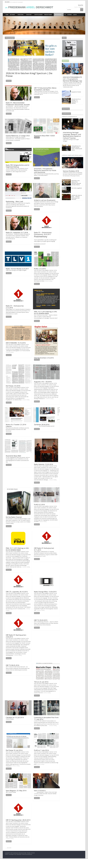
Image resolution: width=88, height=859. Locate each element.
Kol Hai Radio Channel (14, 517)
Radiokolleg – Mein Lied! (14, 201)
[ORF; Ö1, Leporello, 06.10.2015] (18, 575)
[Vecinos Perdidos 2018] (72, 157)
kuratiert (29, 14)
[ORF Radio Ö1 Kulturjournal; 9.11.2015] (46, 532)
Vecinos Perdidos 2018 (71, 171)
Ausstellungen (38, 14)
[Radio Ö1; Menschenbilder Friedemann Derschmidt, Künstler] (18, 86)
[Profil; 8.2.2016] (46, 488)
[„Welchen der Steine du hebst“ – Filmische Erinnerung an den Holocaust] (66, 194)
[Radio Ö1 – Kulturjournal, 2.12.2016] (18, 289)
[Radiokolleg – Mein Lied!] (18, 184)
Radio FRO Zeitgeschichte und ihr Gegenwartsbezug (17, 166)
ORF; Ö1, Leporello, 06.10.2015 (17, 592)
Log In (75, 14)
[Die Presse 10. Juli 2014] (18, 734)
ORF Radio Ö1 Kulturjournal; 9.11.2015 (44, 549)
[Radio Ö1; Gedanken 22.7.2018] (18, 216)
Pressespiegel (58, 14)
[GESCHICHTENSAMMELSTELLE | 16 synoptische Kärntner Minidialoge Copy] (72, 64)
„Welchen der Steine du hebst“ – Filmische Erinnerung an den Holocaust (77, 197)
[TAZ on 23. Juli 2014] (46, 664)
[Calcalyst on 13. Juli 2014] (18, 701)
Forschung (20, 14)
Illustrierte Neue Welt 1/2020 (44, 136)
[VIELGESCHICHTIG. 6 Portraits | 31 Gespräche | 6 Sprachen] (66, 98)
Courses (69, 14)
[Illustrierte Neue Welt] (18, 439)
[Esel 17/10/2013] (46, 774)
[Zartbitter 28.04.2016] (46, 408)
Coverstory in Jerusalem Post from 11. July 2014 (46, 718)
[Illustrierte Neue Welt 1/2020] (46, 119)
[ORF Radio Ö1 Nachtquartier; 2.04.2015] (18, 618)
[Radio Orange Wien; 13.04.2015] (46, 575)
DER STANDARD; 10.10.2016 (16, 343)
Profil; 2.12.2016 (40, 269)
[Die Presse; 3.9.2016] (18, 365)
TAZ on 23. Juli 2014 (41, 682)
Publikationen (48, 14)
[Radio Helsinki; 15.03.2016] (46, 439)
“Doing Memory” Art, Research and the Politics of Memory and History (77, 148)
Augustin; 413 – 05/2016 (43, 382)
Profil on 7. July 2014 (41, 750)
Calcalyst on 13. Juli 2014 (15, 717)
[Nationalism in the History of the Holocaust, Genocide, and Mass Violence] (66, 180)
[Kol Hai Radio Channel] (18, 488)
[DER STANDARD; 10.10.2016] (18, 326)
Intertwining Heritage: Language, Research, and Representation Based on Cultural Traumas (72, 135)
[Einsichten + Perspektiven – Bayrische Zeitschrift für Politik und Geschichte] (46, 148)
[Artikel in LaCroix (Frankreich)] (46, 184)
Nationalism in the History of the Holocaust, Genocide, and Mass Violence (76, 182)
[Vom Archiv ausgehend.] (66, 187)
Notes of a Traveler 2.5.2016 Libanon (16, 425)
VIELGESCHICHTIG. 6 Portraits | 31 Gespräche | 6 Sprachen (76, 101)
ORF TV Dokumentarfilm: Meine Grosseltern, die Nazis (45, 89)
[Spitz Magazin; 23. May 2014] (18, 774)
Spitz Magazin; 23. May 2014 (16, 790)
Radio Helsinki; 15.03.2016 (43, 464)
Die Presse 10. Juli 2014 (14, 750)
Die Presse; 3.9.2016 (13, 386)
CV (65, 14)
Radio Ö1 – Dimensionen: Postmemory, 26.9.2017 (43, 233)
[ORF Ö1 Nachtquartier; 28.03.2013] (18, 803)
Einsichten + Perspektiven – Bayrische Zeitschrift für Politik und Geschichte (45, 170)
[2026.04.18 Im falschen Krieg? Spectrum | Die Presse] (32, 41)
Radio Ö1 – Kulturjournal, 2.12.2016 (15, 307)
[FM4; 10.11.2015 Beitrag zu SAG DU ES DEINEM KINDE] (46, 289)
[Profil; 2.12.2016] (46, 252)
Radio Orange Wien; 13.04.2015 (45, 592)
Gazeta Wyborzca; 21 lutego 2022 (18, 136)
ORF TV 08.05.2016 (12, 665)
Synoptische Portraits (76, 92)
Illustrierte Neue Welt (13, 456)
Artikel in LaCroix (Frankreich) (44, 200)
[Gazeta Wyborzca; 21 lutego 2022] (18, 119)
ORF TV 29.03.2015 (40, 620)
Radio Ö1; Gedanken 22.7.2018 (17, 232)
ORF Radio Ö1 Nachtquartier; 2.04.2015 (16, 636)
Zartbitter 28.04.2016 (41, 424)
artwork (12, 14)
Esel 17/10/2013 (40, 790)
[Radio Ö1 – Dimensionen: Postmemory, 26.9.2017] (46, 216)
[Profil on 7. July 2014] (46, 734)
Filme (7, 14)
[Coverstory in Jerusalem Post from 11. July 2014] (46, 701)
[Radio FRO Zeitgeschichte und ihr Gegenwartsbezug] (18, 148)
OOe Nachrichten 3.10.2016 (44, 358)
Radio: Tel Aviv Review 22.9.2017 (17, 269)
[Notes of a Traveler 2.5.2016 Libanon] (18, 408)
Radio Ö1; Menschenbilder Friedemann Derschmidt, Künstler (18, 104)
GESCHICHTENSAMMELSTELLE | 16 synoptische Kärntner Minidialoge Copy (72, 79)
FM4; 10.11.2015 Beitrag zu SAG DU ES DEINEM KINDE (45, 312)
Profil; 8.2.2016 (39, 504)
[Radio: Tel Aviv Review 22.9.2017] (18, 252)
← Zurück (8, 848)
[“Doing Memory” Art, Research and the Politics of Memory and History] (66, 145)
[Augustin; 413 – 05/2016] (46, 365)
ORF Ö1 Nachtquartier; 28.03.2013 (18, 820)
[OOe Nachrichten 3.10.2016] (46, 326)
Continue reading (48, 281)
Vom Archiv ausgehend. (77, 188)
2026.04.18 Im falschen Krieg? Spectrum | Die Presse (29, 74)
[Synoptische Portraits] (66, 91)
